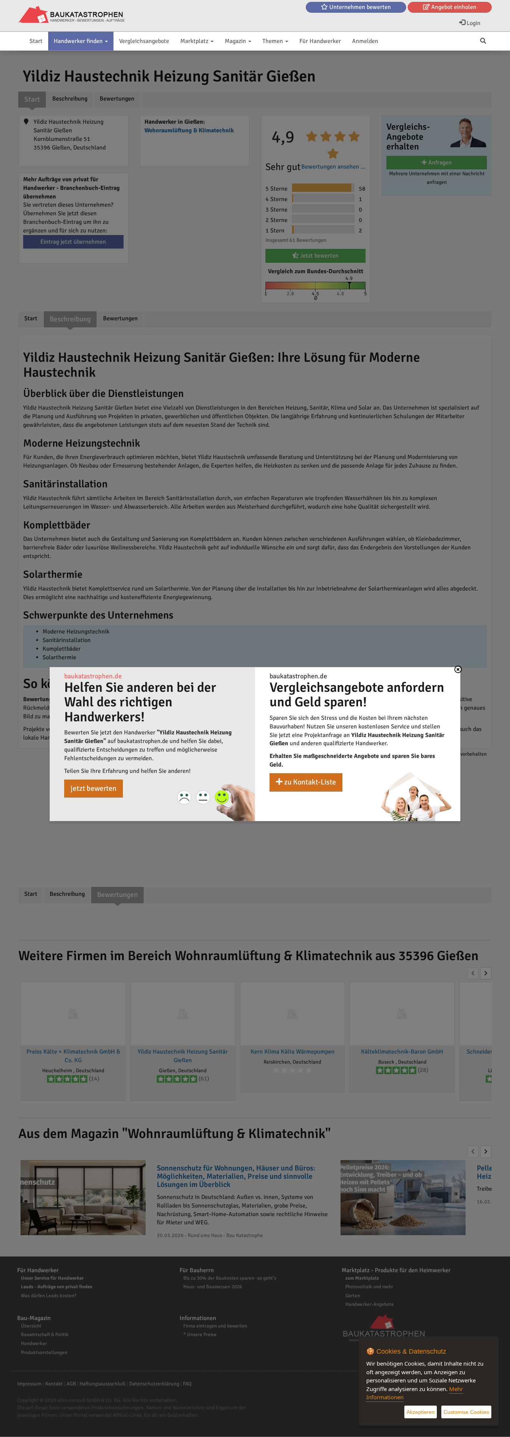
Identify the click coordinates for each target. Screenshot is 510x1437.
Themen (273, 41)
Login (473, 23)
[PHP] (71, 15)
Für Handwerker (320, 41)
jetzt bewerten (93, 788)
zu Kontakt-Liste (309, 782)
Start (36, 41)
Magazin (236, 41)
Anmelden (365, 41)
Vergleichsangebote (144, 41)
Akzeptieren (421, 1412)
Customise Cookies (466, 1412)
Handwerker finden (79, 41)
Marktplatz (195, 41)
